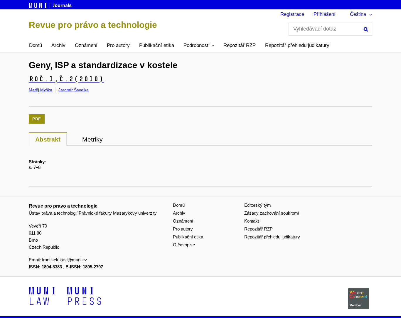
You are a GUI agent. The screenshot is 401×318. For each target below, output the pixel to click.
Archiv (58, 45)
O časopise (184, 244)
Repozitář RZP (239, 45)
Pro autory (118, 45)
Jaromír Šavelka (73, 90)
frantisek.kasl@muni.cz (64, 259)
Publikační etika (156, 45)
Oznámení (86, 45)
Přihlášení (325, 14)
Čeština (358, 14)
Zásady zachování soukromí (271, 213)
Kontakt (251, 220)
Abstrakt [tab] (47, 139)
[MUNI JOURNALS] (51, 4)
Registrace (292, 14)
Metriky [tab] (92, 139)
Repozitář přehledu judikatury (297, 45)
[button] (198, 45)
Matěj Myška (40, 90)
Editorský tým (257, 205)
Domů (35, 45)
